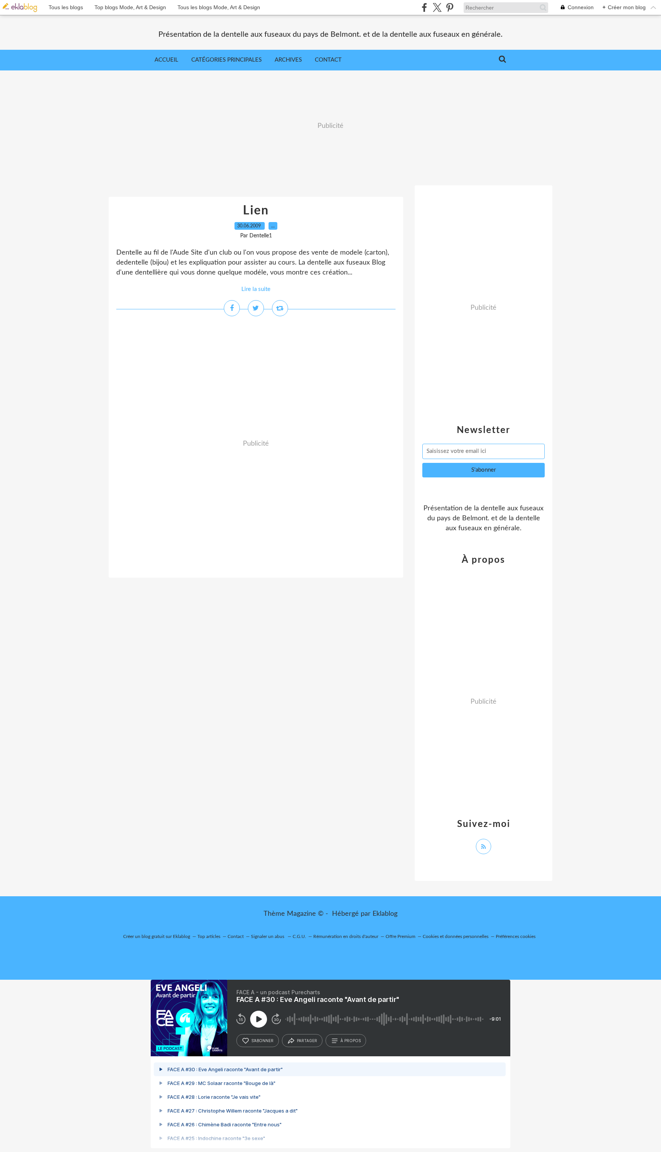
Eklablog (385, 913)
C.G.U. (299, 936)
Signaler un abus (268, 936)
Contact (328, 60)
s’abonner (262, 1040)
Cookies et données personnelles (455, 936)
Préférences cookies (516, 936)
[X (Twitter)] (437, 7)
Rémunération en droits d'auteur (345, 936)
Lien (256, 210)
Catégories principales (226, 60)
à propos (350, 1040)
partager (307, 1040)
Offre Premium (400, 936)
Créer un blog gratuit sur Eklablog (156, 936)
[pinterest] (449, 7)
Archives (288, 60)
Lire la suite (255, 289)
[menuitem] (166, 60)
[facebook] (424, 7)
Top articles (208, 936)
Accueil (166, 60)
